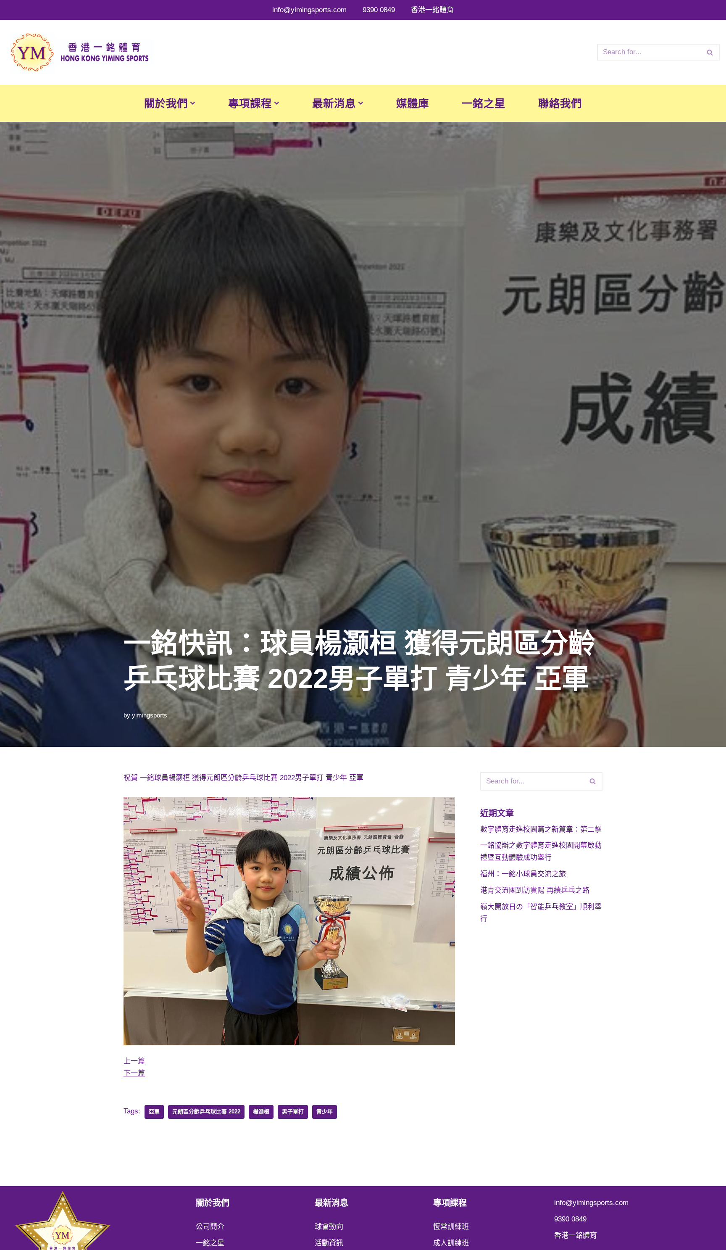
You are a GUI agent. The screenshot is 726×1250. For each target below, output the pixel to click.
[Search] (710, 52)
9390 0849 (379, 10)
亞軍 (154, 1111)
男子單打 (293, 1111)
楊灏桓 (261, 1111)
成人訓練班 (451, 1243)
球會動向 (329, 1227)
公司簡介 (210, 1227)
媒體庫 (412, 103)
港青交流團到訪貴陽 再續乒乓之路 (534, 890)
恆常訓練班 (451, 1227)
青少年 (324, 1111)
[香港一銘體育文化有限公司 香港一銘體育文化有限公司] (79, 52)
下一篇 (134, 1073)
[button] (192, 103)
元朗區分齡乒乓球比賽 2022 (206, 1111)
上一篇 (134, 1061)
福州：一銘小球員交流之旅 (523, 874)
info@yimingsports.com (309, 10)
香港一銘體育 (432, 10)
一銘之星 (483, 103)
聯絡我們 (560, 103)
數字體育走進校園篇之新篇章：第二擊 (541, 829)
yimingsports (149, 715)
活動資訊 (329, 1243)
